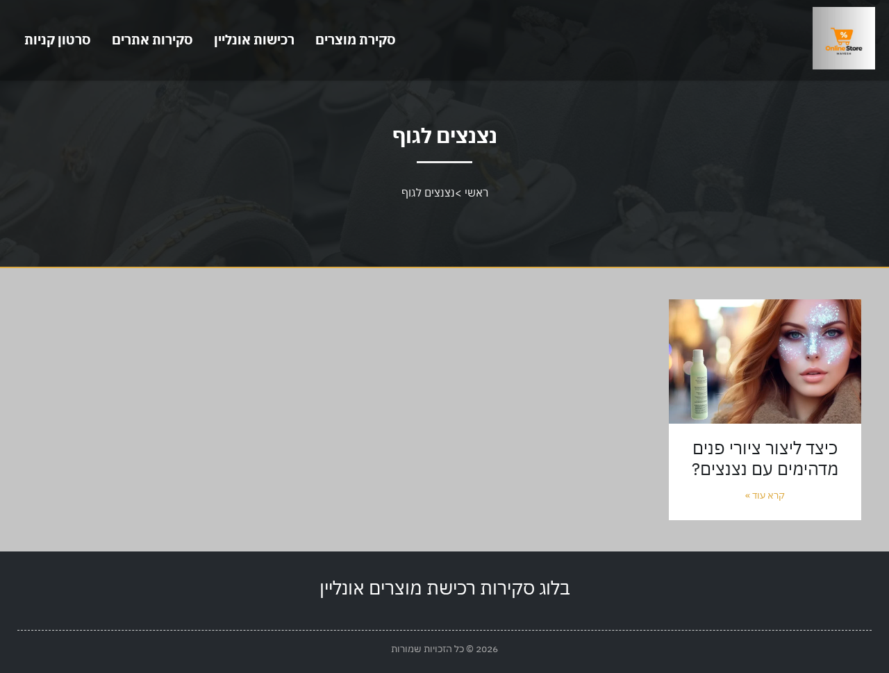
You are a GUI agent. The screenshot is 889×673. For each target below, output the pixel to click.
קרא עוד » (765, 495)
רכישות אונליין (254, 39)
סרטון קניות (57, 39)
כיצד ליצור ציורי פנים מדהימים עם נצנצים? (765, 458)
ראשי (476, 192)
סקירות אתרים (152, 39)
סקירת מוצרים (355, 39)
